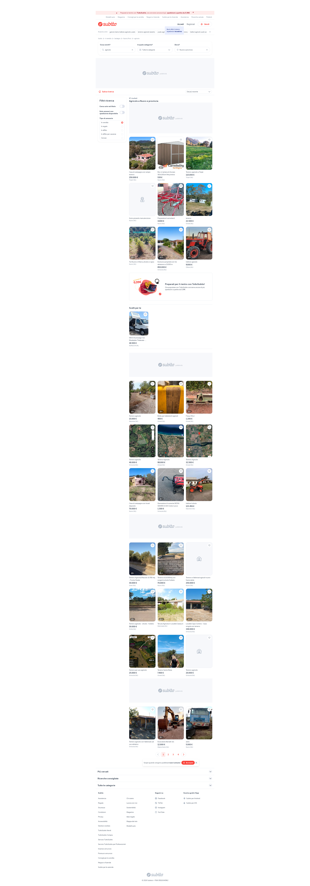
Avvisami (189, 763)
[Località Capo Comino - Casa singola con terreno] (199, 611)
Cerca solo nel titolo (108, 106)
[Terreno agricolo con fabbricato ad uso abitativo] (142, 727)
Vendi (206, 24)
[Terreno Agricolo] (171, 445)
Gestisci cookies (104, 826)
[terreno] (199, 204)
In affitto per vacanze (108, 134)
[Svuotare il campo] (132, 50)
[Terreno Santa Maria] (171, 655)
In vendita (104, 122)
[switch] (122, 106)
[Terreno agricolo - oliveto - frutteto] (142, 611)
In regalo (104, 126)
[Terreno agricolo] (142, 401)
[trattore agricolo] (199, 249)
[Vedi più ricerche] (210, 32)
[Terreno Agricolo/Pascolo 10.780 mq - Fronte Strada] (142, 564)
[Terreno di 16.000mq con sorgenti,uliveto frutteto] (171, 564)
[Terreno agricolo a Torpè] (199, 159)
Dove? (177, 45)
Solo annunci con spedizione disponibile (109, 112)
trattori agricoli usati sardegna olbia (202, 32)
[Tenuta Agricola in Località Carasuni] (171, 611)
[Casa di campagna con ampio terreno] (142, 159)
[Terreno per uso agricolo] (142, 655)
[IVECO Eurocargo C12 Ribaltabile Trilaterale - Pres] (138, 329)
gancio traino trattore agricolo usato (122, 32)
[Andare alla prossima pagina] (183, 754)
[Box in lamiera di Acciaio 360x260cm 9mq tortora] (171, 159)
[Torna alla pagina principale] (112, 24)
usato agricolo (163, 32)
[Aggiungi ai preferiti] (153, 140)
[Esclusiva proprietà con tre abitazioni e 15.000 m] (171, 249)
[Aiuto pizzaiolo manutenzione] (142, 204)
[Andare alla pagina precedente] (158, 754)
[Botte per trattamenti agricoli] (171, 401)
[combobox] (117, 50)
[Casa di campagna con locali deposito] (142, 490)
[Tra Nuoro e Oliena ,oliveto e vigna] (142, 249)
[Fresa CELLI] (199, 401)
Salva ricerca (108, 91)
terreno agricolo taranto (146, 32)
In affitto (104, 130)
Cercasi (104, 138)
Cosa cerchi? (105, 45)
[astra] (199, 727)
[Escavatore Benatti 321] (171, 727)
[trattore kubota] (199, 490)
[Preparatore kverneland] (171, 204)
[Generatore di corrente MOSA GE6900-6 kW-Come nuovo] (171, 490)
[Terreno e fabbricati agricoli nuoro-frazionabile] (199, 564)
